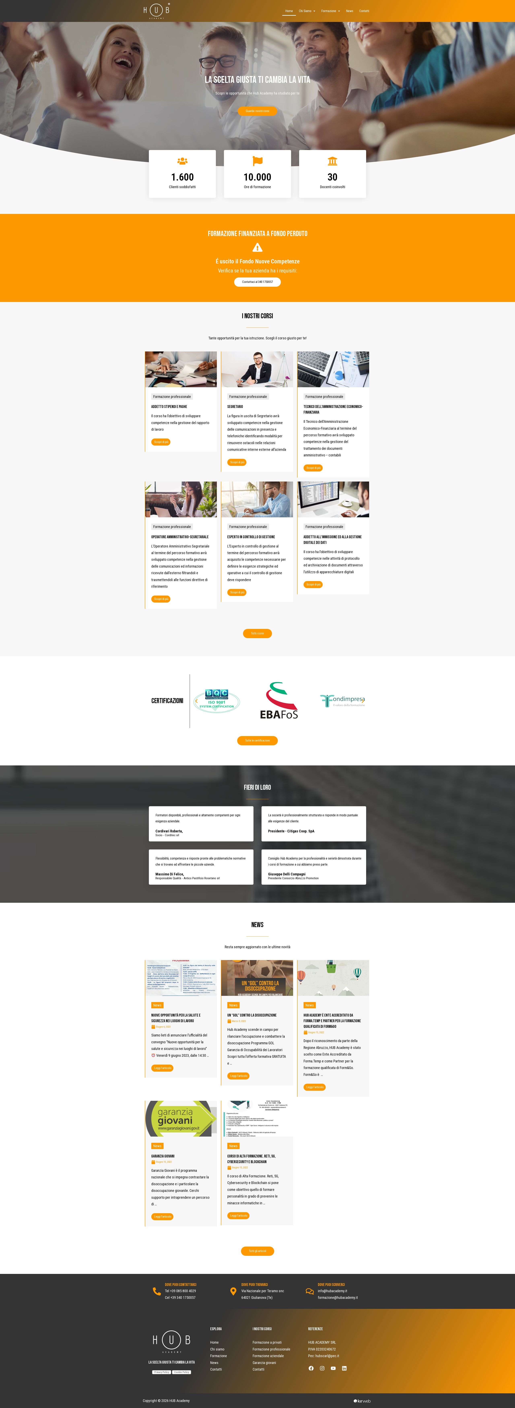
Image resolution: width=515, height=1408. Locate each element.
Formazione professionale (172, 396)
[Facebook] (311, 1368)
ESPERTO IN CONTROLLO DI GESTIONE (251, 537)
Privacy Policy (161, 1372)
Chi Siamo (305, 11)
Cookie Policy (181, 1372)
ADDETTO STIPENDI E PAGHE (169, 406)
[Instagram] (322, 1368)
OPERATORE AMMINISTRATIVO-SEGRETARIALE (180, 537)
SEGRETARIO (235, 406)
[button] (257, 111)
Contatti (364, 11)
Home (289, 11)
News (349, 11)
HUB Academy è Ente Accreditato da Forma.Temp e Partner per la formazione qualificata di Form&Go (332, 1021)
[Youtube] (333, 1368)
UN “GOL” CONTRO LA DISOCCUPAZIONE (252, 1015)
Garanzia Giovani (162, 1156)
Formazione (328, 11)
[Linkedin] (344, 1368)
